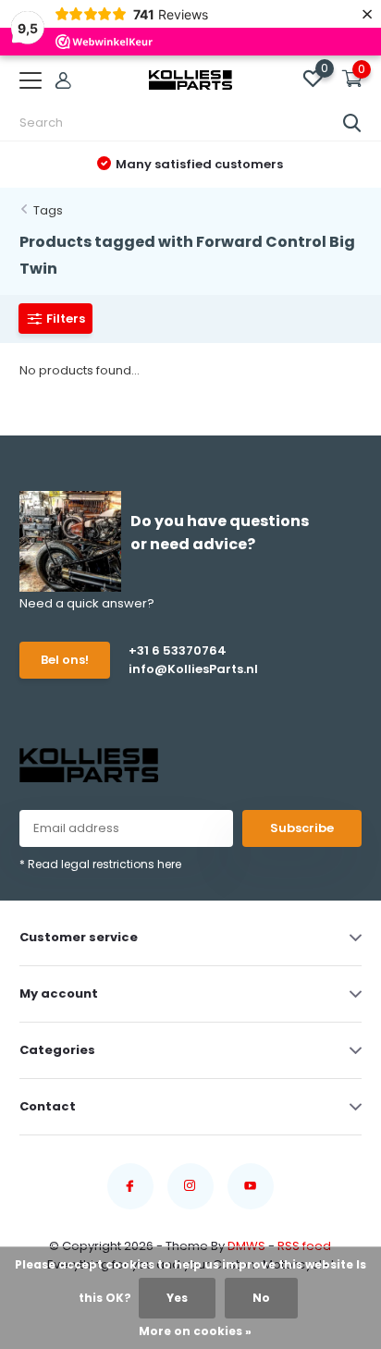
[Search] (352, 123)
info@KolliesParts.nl (193, 669)
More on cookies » (195, 1331)
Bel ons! (65, 659)
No (261, 1298)
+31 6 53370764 (178, 650)
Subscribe (302, 828)
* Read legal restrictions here (100, 864)
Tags (48, 210)
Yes (177, 1298)
